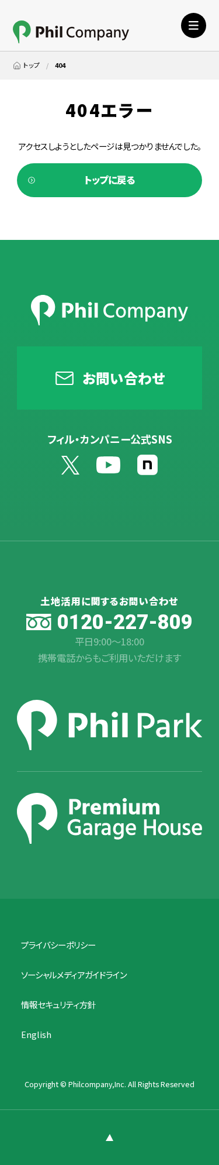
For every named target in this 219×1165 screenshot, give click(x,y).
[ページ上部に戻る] (109, 1136)
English (36, 1034)
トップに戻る (109, 180)
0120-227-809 (125, 622)
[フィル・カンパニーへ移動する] (26, 65)
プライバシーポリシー (58, 945)
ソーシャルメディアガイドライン (74, 975)
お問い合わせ (123, 378)
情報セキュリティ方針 (58, 1005)
